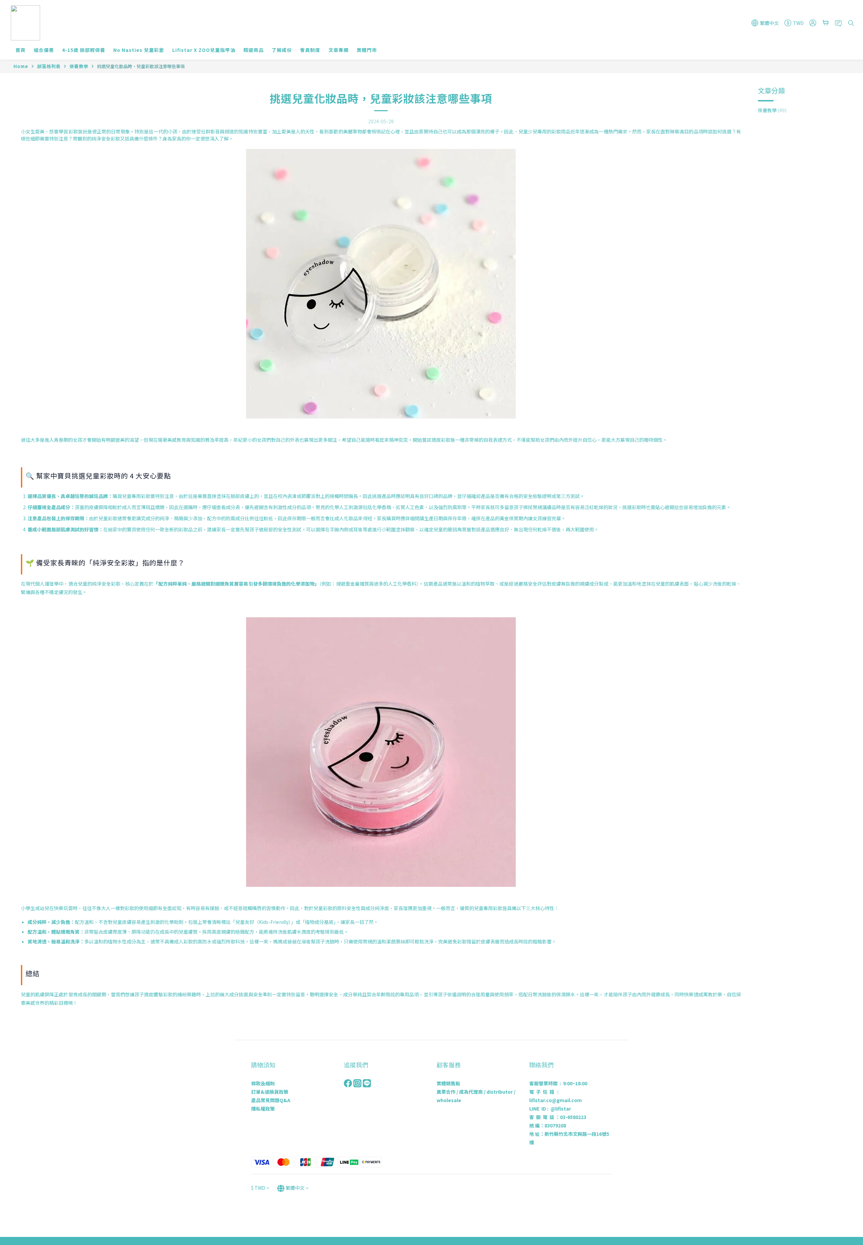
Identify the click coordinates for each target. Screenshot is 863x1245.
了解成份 (282, 49)
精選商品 (253, 49)
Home (20, 66)
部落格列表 (49, 66)
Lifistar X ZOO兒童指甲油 (203, 49)
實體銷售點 (448, 1083)
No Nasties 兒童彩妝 (138, 49)
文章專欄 (338, 49)
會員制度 (310, 49)
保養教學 (78, 66)
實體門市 (367, 49)
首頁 (21, 49)
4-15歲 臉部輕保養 (83, 49)
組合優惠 (44, 49)
